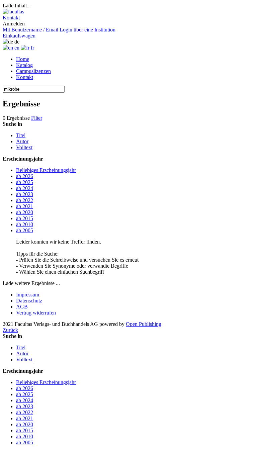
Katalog (24, 65)
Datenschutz (29, 300)
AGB (22, 306)
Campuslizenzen (33, 71)
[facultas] (13, 11)
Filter (36, 118)
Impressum (27, 294)
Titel (20, 135)
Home (22, 59)
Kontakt (24, 77)
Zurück (10, 330)
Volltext (24, 147)
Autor (22, 141)
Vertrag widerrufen (36, 312)
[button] (11, 17)
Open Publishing (143, 324)
